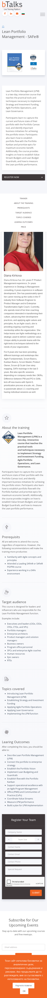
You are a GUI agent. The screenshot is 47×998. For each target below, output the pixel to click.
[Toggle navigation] (42, 14)
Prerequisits (23, 208)
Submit (36, 892)
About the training (23, 203)
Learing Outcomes (23, 222)
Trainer (23, 198)
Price (23, 227)
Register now (23, 177)
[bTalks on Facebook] (4, 13)
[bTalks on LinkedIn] (11, 13)
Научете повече (23, 985)
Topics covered (23, 217)
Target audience (23, 212)
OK (24, 991)
